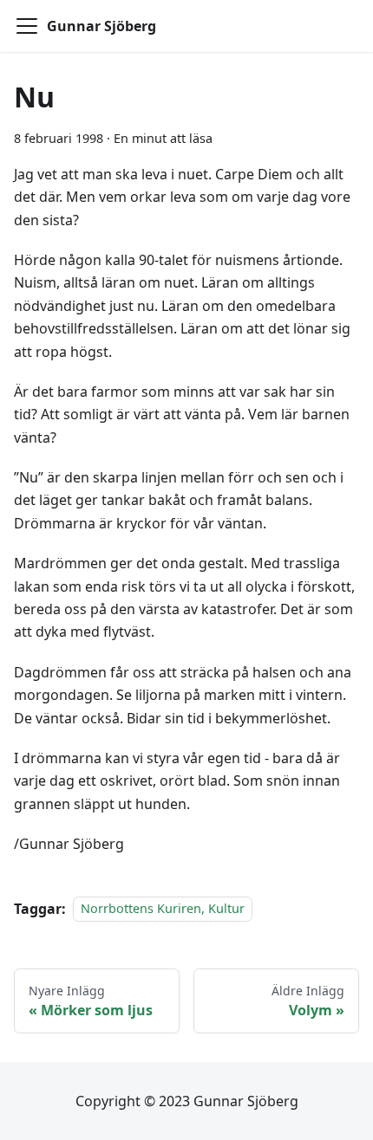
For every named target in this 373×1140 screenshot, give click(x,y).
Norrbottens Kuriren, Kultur (163, 909)
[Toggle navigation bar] (27, 26)
